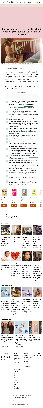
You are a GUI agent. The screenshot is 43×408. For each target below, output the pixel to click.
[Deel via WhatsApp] (9, 217)
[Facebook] (4, 357)
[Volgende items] (41, 209)
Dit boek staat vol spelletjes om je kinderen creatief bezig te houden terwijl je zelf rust (22, 107)
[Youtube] (10, 357)
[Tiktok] (4, 359)
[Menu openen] (3, 2)
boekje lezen (28, 155)
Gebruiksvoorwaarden (31, 400)
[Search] (39, 2)
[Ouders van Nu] (10, 2)
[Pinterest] (2, 359)
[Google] (2, 357)
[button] (23, 400)
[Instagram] (7, 357)
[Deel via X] (15, 217)
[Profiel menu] (37, 2)
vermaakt (24, 143)
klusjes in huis (31, 160)
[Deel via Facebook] (12, 217)
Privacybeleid (15, 400)
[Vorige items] (39, 209)
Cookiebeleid (9, 400)
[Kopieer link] (6, 217)
